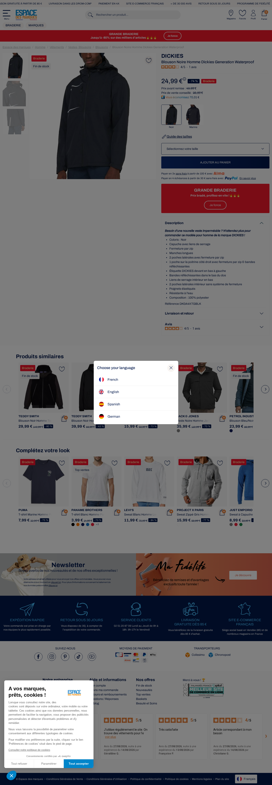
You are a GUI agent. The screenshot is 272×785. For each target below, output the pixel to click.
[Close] (171, 368)
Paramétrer (49, 763)
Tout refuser (19, 763)
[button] (11, 775)
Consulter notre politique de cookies (29, 749)
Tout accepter (79, 763)
